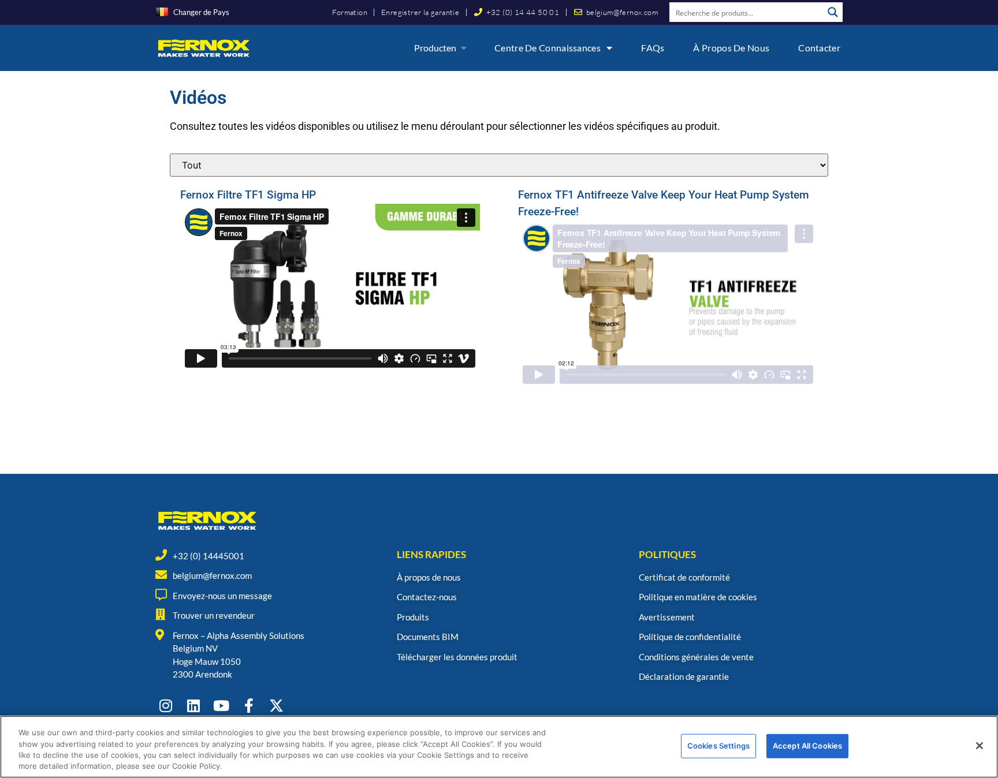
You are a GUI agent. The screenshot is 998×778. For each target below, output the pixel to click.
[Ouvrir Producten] (463, 48)
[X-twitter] (276, 705)
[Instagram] (165, 705)
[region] (499, 747)
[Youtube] (221, 705)
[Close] (979, 745)
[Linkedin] (193, 705)
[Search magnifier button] (833, 12)
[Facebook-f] (249, 705)
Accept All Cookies (807, 745)
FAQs (652, 47)
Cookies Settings (718, 745)
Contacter (819, 47)
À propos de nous (731, 47)
